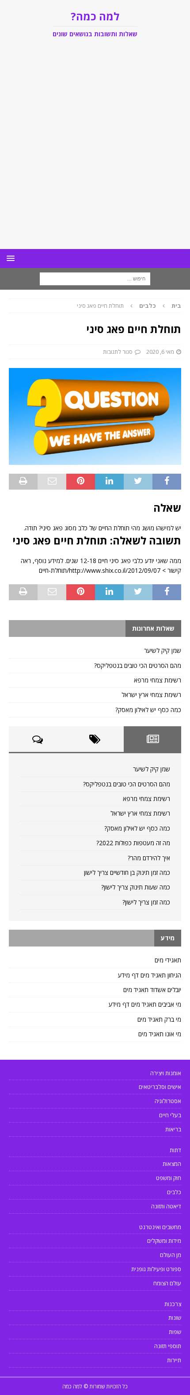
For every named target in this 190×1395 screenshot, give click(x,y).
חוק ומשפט (168, 1178)
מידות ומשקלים (164, 1241)
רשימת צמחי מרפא (157, 680)
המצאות (172, 1164)
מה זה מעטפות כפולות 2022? (133, 843)
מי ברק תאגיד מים (159, 1019)
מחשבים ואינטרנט (160, 1227)
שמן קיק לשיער (162, 650)
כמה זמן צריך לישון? (146, 902)
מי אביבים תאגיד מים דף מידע (145, 1004)
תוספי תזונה (167, 1346)
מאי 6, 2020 (160, 352)
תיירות (174, 1360)
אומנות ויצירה (165, 1073)
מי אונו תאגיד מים (159, 1034)
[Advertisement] (95, 149)
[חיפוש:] (95, 278)
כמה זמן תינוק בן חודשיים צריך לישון (127, 872)
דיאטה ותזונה (166, 1206)
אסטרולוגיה (168, 1101)
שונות (174, 1318)
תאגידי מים (168, 960)
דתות (175, 1150)
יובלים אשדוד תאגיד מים (152, 989)
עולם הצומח (167, 1283)
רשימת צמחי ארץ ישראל (151, 694)
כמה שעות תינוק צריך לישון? (135, 887)
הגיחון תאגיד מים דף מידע (149, 975)
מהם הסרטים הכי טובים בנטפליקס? (137, 665)
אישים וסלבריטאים (160, 1087)
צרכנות (172, 1304)
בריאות (173, 1129)
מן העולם (170, 1255)
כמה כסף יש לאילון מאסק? (148, 709)
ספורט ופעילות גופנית (156, 1269)
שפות (175, 1332)
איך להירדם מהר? (149, 858)
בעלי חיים (170, 1115)
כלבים (174, 1192)
